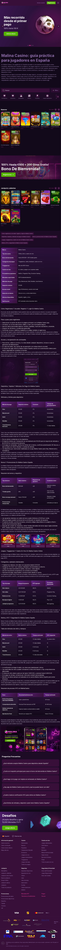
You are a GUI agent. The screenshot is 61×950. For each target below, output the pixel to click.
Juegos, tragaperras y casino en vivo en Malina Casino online (17, 239)
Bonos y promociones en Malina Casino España (44, 236)
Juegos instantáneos (26, 857)
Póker (43, 859)
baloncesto (24, 882)
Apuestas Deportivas (26, 870)
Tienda (3, 903)
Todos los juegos (25, 864)
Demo (2, 128)
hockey (23, 885)
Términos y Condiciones (28, 896)
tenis (22, 878)
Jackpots (3, 885)
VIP (2, 908)
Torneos (3, 905)
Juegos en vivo (25, 855)
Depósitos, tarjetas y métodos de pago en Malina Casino (16, 236)
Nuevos (4, 110)
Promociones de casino (7, 896)
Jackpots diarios (5, 882)
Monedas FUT (25, 893)
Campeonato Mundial (27, 850)
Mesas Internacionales (47, 852)
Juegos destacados (47, 843)
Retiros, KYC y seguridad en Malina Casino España (14, 242)
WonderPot (4, 870)
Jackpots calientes (8, 188)
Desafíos (3, 901)
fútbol (23, 875)
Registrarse (51, 2)
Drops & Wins (4, 880)
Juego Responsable (47, 873)
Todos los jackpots (6, 887)
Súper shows (45, 855)
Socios (44, 896)
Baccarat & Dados (46, 857)
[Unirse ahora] (30, 26)
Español (7, 836)
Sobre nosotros (5, 843)
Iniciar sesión (41, 2)
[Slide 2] (29, 45)
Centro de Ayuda (5, 845)
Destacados (24, 843)
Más (47, 912)
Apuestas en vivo (25, 873)
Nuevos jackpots (5, 878)
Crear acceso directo (6, 847)
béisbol (23, 889)
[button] (58, 2)
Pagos (43, 893)
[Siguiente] (58, 26)
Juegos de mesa (25, 862)
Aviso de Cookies (46, 875)
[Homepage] (6, 3)
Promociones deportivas (7, 898)
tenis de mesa (25, 880)
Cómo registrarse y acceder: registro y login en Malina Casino (17, 233)
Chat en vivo (18, 836)
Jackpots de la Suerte (7, 875)
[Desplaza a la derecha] (58, 96)
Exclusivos (24, 852)
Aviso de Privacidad (47, 870)
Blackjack (44, 850)
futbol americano (25, 887)
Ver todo (51, 109)
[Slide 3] (31, 45)
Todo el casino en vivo (47, 862)
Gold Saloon (45, 845)
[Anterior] (2, 26)
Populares (24, 847)
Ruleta (43, 847)
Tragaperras (24, 859)
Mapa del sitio (5, 850)
